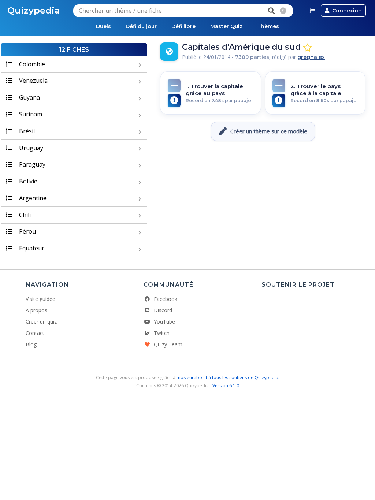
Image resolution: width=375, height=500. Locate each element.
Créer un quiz (41, 321)
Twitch (162, 332)
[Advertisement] (263, 166)
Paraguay (31, 164)
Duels (103, 26)
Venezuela (33, 81)
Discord (163, 310)
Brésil (26, 131)
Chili (24, 215)
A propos (36, 310)
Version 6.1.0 (225, 386)
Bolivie (27, 181)
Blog (31, 344)
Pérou (27, 231)
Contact (35, 332)
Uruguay (30, 148)
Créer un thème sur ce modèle (268, 131)
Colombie (31, 64)
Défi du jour (141, 26)
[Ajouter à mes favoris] (307, 48)
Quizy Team (168, 344)
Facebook (165, 298)
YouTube (164, 321)
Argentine (32, 198)
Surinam (30, 114)
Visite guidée (40, 298)
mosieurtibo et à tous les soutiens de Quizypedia (227, 377)
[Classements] (312, 11)
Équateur (31, 248)
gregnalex (311, 57)
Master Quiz (226, 26)
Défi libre (183, 26)
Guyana (29, 97)
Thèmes (268, 26)
